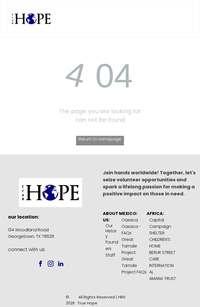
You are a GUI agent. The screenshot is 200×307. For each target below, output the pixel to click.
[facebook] (40, 264)
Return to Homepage (100, 139)
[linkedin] (60, 264)
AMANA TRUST (162, 279)
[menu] (188, 19)
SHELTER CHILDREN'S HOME (159, 239)
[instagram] (50, 264)
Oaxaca (130, 220)
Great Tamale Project (129, 245)
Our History (111, 231)
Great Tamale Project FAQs (134, 265)
